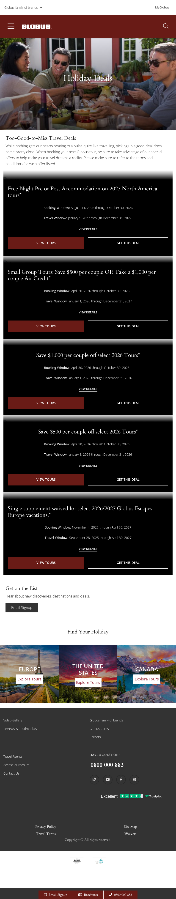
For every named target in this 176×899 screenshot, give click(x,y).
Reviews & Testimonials (20, 728)
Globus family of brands (21, 7)
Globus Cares (99, 728)
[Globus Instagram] (134, 779)
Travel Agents (12, 756)
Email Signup (21, 607)
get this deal (128, 243)
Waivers (130, 833)
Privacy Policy (45, 826)
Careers (95, 737)
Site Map (130, 826)
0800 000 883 (123, 895)
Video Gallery (12, 720)
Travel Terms (46, 833)
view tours (46, 243)
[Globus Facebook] (121, 779)
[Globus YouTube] (108, 779)
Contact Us (11, 773)
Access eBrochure (16, 765)
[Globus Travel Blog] (94, 779)
